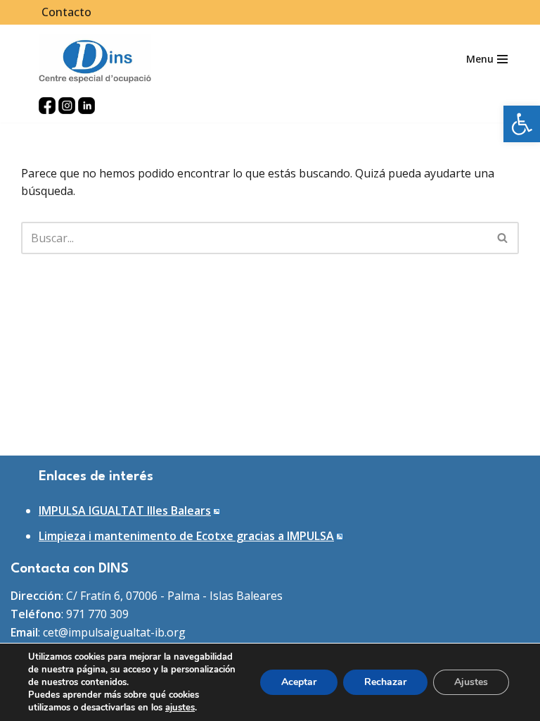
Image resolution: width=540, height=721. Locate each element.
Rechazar (385, 682)
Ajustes (471, 682)
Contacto (66, 12)
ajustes (180, 707)
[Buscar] (503, 238)
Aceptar (298, 682)
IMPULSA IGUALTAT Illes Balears (125, 510)
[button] (521, 124)
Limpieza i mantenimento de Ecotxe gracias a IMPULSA (186, 536)
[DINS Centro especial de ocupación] (95, 59)
